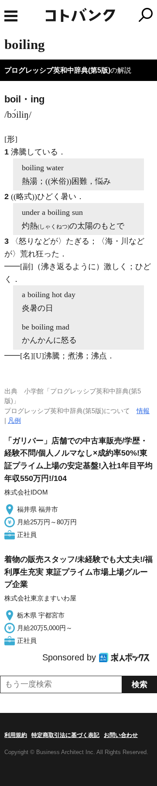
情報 (143, 410)
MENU (11, 16)
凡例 (14, 420)
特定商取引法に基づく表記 (65, 735)
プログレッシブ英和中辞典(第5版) (57, 70)
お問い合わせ (121, 735)
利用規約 (15, 735)
